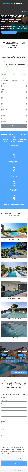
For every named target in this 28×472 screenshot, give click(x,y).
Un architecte (22, 80)
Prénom (3, 95)
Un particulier (5, 80)
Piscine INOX (14, 337)
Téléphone (3, 118)
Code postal (3, 107)
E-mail (3, 113)
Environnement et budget (24, 73)
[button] (9, 32)
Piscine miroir (14, 258)
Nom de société (4, 83)
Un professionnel (13, 80)
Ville (2, 101)
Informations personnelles (3, 73)
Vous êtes (3, 78)
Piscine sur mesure (14, 279)
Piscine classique (14, 239)
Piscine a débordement (14, 318)
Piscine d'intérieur (14, 298)
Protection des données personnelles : (9, 445)
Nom (2, 89)
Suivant (14, 126)
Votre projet (14, 73)
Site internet (3, 439)
